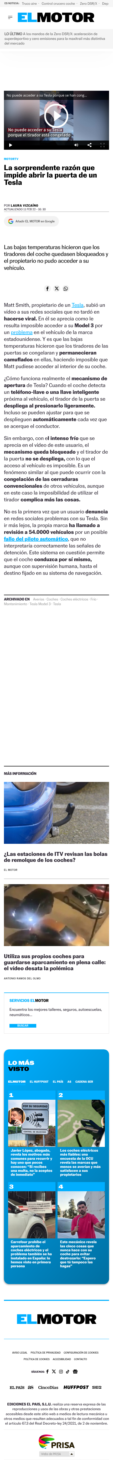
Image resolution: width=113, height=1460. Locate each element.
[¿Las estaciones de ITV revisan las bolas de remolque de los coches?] (56, 813)
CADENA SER (84, 1081)
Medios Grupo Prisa (56, 1454)
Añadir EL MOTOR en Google (35, 221)
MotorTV (11, 159)
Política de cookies (37, 1359)
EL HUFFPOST (39, 1081)
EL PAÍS (58, 1081)
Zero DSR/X (89, 4)
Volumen (76, 145)
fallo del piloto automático (36, 539)
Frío (93, 599)
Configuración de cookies (81, 1352)
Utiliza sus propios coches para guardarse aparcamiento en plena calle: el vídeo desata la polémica (55, 962)
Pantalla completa (102, 145)
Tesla (78, 305)
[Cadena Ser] (96, 1388)
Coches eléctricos (74, 599)
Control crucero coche (59, 4)
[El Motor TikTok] (67, 1372)
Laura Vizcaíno (24, 205)
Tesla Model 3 (39, 604)
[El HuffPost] (76, 1388)
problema (22, 332)
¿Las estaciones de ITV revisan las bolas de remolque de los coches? (55, 857)
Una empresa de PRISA (56, 1441)
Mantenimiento (15, 604)
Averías (38, 599)
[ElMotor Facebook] (47, 1372)
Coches (52, 599)
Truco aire (30, 4)
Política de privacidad (46, 1352)
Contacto (80, 1359)
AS (69, 1081)
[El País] (17, 1388)
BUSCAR (22, 1025)
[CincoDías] (48, 1388)
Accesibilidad (62, 1359)
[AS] (31, 1388)
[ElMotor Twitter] (54, 1372)
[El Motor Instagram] (61, 1372)
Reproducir (56, 115)
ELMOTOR (16, 1081)
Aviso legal (19, 1352)
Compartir (89, 145)
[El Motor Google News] (75, 1372)
